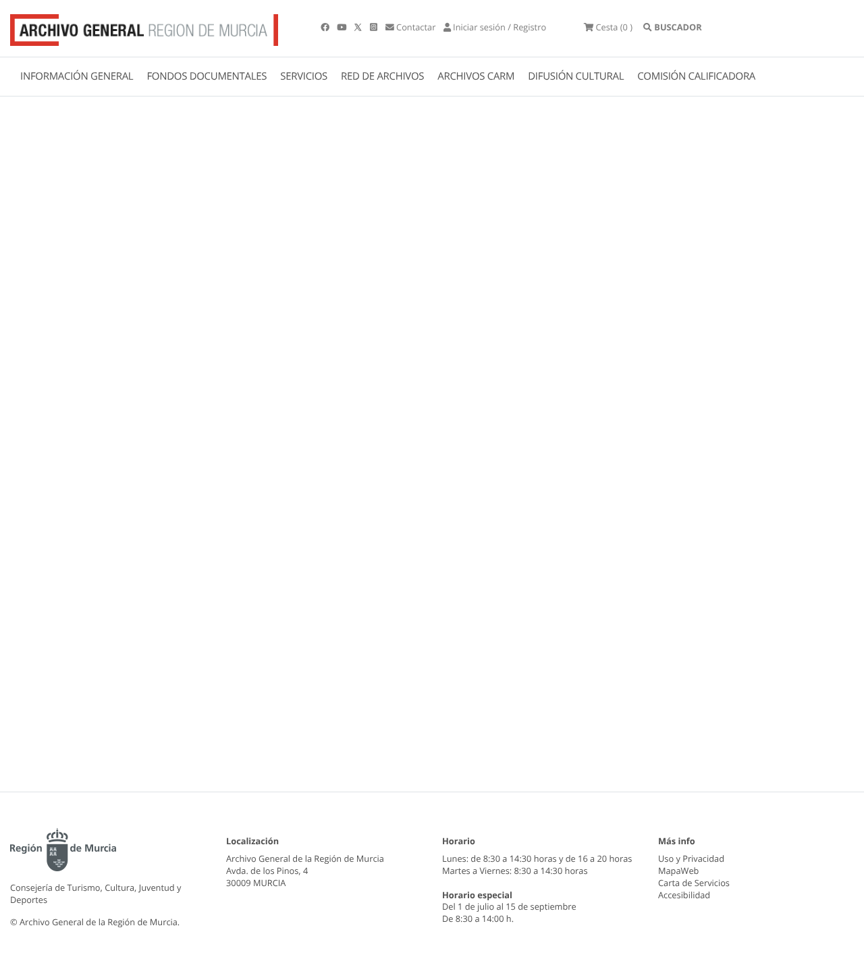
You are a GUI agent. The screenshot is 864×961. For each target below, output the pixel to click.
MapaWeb (678, 870)
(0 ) (613, 27)
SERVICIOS (303, 76)
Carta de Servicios (694, 883)
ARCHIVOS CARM (475, 76)
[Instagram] (374, 27)
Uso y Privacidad (691, 858)
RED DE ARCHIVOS (382, 76)
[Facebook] (326, 27)
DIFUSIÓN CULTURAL (576, 76)
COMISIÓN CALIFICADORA (696, 76)
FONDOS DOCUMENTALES (206, 76)
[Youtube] (342, 27)
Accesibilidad (684, 895)
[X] (359, 27)
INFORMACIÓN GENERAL (76, 76)
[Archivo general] (144, 27)
